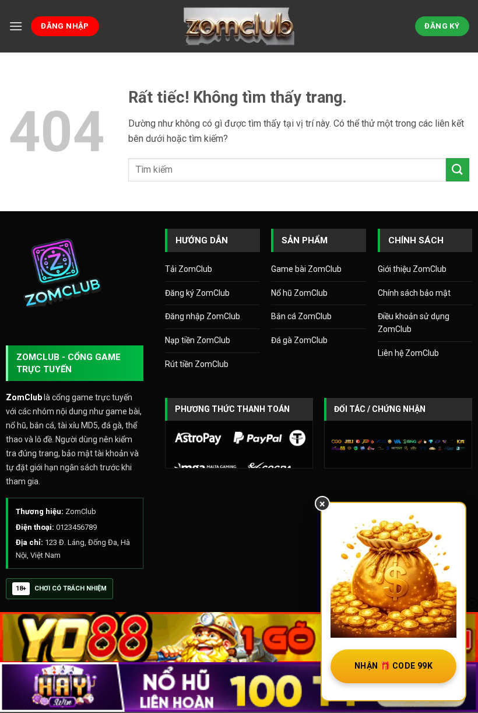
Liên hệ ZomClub (408, 353)
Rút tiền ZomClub (197, 364)
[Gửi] (457, 169)
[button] (16, 26)
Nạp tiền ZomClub (197, 340)
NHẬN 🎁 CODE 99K (393, 665)
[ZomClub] (239, 26)
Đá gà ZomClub (299, 340)
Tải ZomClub (188, 269)
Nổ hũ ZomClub (299, 293)
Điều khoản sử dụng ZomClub (413, 323)
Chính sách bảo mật (414, 293)
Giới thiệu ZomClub (412, 269)
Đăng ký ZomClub (197, 293)
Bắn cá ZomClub (301, 316)
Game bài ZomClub (306, 269)
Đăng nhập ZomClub (202, 316)
